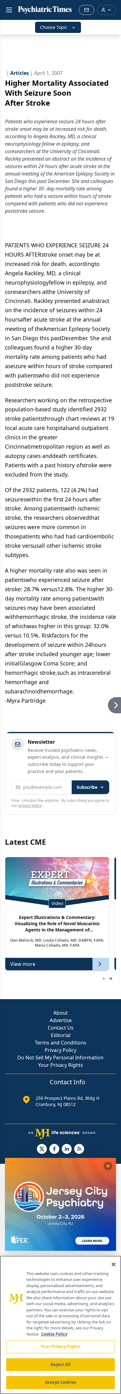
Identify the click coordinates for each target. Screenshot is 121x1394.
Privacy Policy (60, 1050)
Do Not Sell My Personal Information (60, 1057)
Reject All (60, 1364)
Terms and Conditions (60, 1042)
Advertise (61, 1020)
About (60, 1012)
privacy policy (30, 805)
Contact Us (61, 1027)
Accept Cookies (60, 1382)
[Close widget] (108, 1166)
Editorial (60, 1035)
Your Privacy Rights (60, 1065)
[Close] (113, 1264)
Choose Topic (53, 27)
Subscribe (87, 787)
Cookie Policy (54, 1334)
